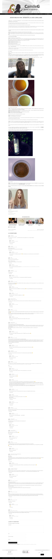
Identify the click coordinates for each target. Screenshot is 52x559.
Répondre (11, 243)
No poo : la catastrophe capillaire (12, 213)
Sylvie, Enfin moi (13, 430)
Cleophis (12, 407)
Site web (9, 539)
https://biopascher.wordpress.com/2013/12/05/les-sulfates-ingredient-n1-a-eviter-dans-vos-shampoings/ (19, 364)
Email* (42, 551)
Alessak (12, 246)
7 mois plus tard (10, 212)
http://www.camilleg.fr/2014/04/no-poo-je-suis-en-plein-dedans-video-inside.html (30, 266)
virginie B (12, 270)
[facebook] (10, 552)
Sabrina (12, 361)
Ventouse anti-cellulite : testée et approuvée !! (36, 230)
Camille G (12, 240)
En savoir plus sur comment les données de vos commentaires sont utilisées (28, 544)
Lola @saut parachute (14, 468)
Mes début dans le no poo (11, 214)
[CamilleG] (26, 6)
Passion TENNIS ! (12, 230)
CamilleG (12, 515)
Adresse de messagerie (10, 536)
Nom (8, 533)
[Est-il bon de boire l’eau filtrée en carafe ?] (39, 221)
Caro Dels (12, 235)
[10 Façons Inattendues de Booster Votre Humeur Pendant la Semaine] (12, 221)
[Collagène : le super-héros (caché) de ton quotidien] (21, 221)
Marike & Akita (13, 322)
